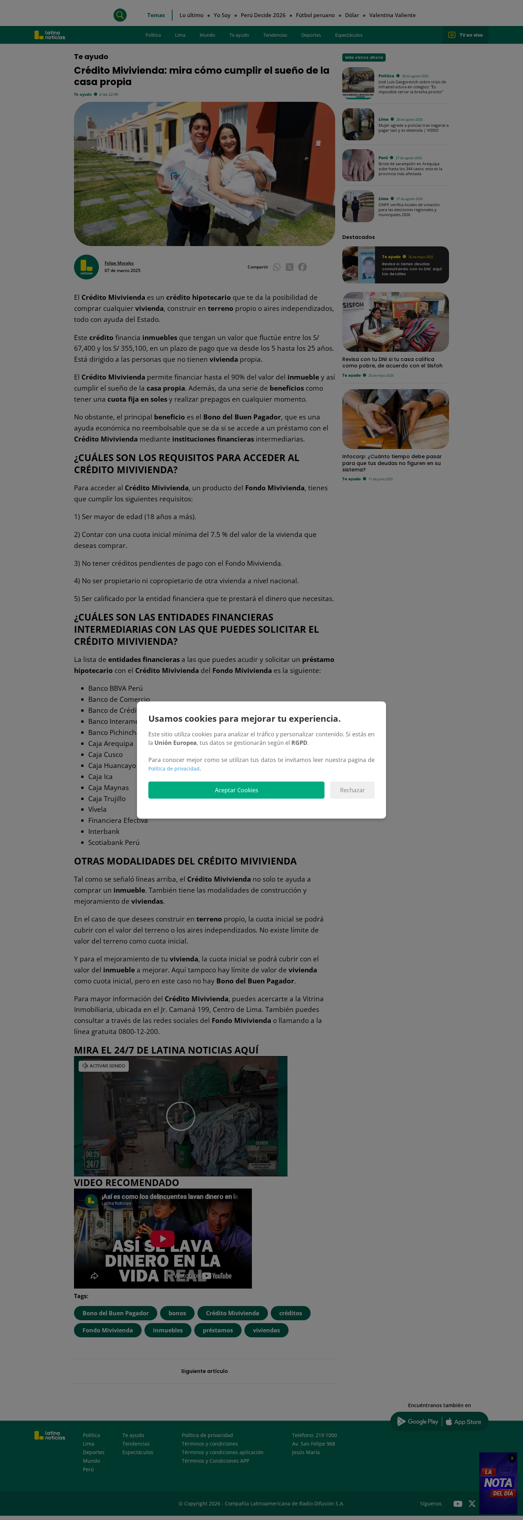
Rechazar (352, 790)
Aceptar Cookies (236, 790)
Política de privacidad (174, 768)
